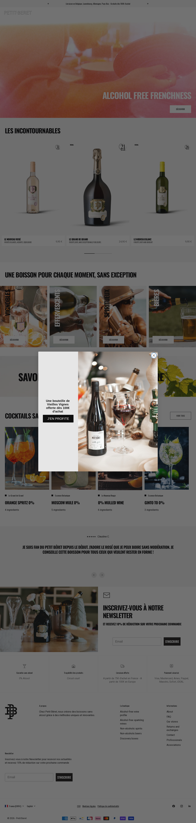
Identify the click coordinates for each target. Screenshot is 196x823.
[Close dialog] (153, 355)
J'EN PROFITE (58, 418)
